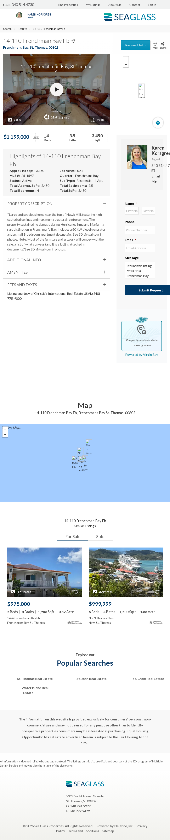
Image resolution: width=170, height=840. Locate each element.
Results (22, 28)
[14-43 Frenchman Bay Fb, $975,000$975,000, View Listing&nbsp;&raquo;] (82, 464)
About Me (114, 4)
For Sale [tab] (72, 536)
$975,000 (18, 604)
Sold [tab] (100, 536)
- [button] (126, 64)
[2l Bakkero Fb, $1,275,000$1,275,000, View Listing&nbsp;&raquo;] (75, 463)
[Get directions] (158, 122)
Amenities (17, 272)
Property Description (29, 203)
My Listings (93, 4)
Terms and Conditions (83, 831)
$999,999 (100, 604)
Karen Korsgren (39, 14)
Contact (134, 4)
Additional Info (24, 260)
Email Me (156, 178)
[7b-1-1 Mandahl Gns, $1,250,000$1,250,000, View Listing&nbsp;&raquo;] (89, 446)
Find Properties (68, 4)
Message (132, 258)
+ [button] (126, 59)
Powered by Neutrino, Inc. (114, 826)
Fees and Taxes (22, 284)
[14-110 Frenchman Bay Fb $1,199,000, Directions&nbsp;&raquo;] (141, 91)
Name (131, 203)
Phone (130, 222)
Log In (152, 4)
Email (130, 240)
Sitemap (108, 831)
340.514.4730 (23, 4)
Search (7, 28)
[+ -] (142, 91)
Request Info (135, 45)
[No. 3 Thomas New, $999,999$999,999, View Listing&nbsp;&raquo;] (81, 454)
